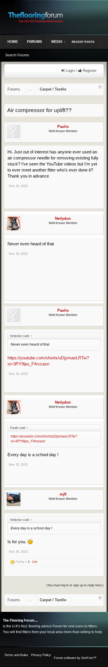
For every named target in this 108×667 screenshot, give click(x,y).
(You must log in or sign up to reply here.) (75, 585)
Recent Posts (83, 41)
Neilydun (63, 218)
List (34, 561)
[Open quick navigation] (100, 87)
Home (12, 42)
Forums (34, 42)
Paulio (63, 126)
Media (56, 42)
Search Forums (17, 55)
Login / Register (80, 70)
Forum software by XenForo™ (75, 658)
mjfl (63, 494)
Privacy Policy (41, 655)
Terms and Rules (16, 655)
